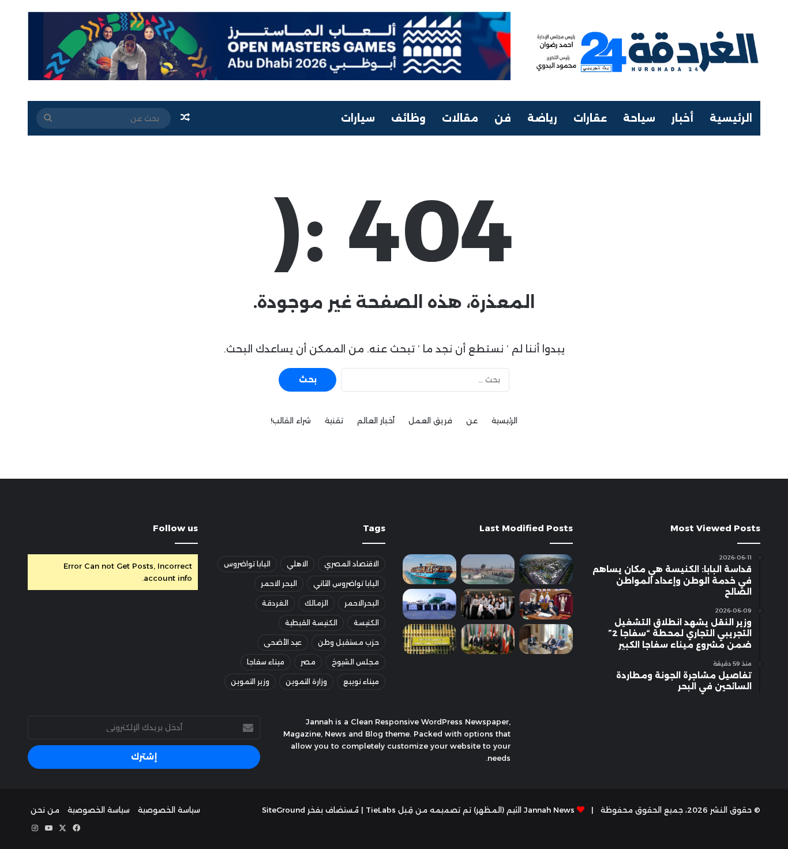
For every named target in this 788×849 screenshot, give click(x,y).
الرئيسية (731, 118)
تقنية (334, 420)
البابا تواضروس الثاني (346, 583)
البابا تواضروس (247, 563)
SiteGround (283, 809)
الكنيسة (366, 622)
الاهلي (297, 563)
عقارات (590, 118)
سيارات (358, 118)
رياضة (542, 118)
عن (472, 420)
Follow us (175, 528)
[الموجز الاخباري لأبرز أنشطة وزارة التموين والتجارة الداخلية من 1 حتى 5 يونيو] (429, 639)
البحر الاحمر (279, 583)
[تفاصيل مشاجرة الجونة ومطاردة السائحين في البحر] (488, 569)
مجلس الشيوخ (355, 662)
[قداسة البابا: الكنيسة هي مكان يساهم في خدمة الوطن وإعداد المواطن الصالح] (546, 604)
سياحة (639, 118)
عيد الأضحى (283, 642)
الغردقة (275, 603)
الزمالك (316, 603)
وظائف (408, 118)
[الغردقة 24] (646, 50)
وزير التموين (250, 681)
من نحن (45, 809)
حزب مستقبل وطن (348, 642)
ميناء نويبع (361, 681)
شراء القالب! (291, 420)
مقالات (460, 118)
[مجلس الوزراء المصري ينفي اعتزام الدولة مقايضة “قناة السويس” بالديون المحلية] (429, 569)
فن (502, 118)
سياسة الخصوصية (169, 809)
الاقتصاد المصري (351, 563)
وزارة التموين (306, 681)
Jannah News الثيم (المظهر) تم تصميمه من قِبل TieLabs (470, 809)
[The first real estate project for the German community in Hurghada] (546, 569)
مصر (308, 662)
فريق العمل (430, 420)
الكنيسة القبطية (311, 622)
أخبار (682, 118)
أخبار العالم (376, 420)
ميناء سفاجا (265, 662)
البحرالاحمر (361, 603)
